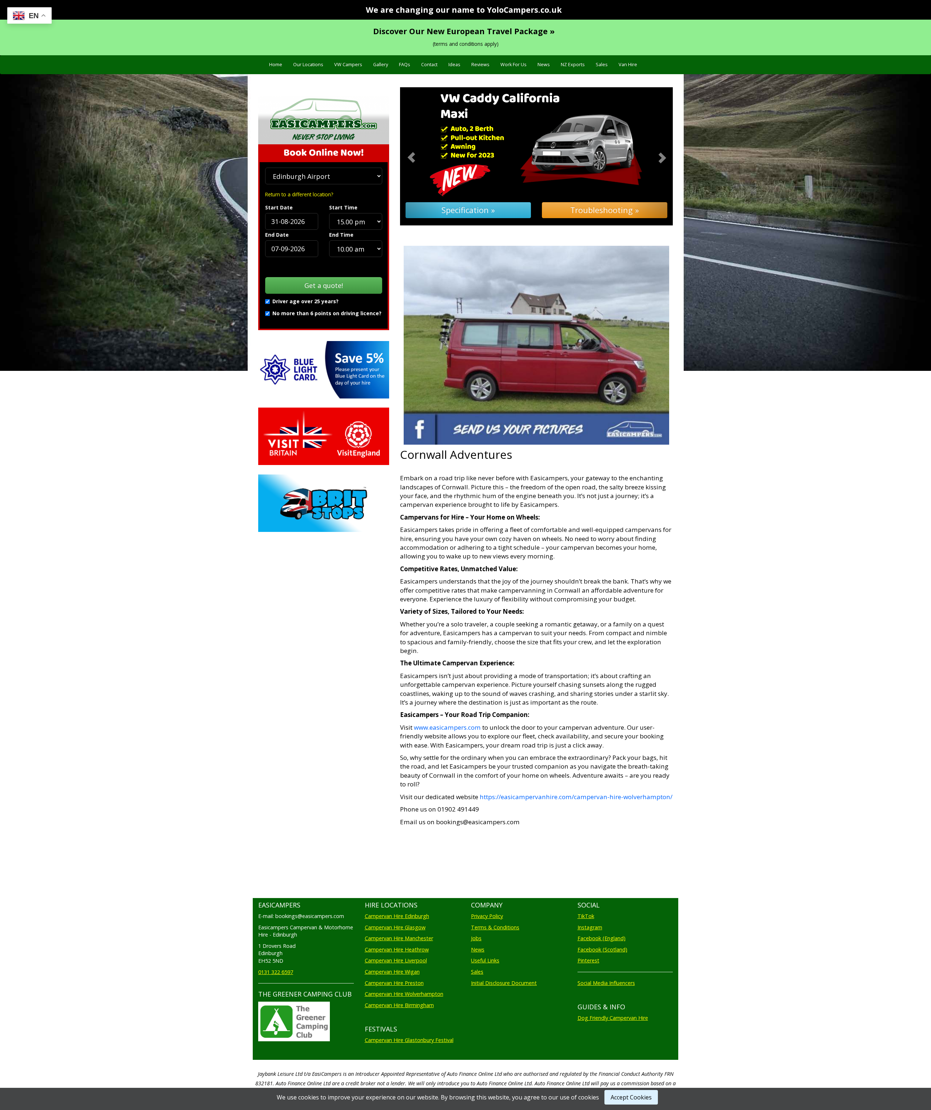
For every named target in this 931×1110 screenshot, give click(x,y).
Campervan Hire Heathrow (397, 949)
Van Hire (628, 64)
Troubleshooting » (604, 210)
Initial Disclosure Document (504, 982)
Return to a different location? (299, 194)
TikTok (586, 916)
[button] (420, 156)
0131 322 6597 (275, 972)
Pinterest (588, 960)
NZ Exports (573, 64)
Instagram (590, 927)
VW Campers (348, 64)
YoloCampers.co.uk (524, 9)
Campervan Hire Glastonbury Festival (409, 1040)
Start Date (279, 207)
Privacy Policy (487, 916)
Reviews (480, 64)
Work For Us (513, 64)
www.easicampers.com (447, 727)
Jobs (476, 938)
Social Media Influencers (606, 982)
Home (275, 64)
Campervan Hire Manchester (399, 938)
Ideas (454, 64)
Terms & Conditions (495, 927)
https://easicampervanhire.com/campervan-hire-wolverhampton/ (576, 797)
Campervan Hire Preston (394, 982)
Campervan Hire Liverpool (396, 960)
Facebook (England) (602, 938)
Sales (602, 64)
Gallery (380, 64)
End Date (277, 234)
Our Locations (308, 64)
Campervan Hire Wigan (392, 971)
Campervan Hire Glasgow (395, 927)
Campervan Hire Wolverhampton (404, 993)
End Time (341, 234)
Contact (429, 64)
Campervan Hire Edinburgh (397, 916)
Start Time (343, 207)
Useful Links (485, 960)
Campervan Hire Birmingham (399, 1005)
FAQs (404, 64)
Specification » (468, 210)
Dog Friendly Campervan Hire (613, 1017)
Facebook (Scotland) (602, 949)
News (544, 64)
